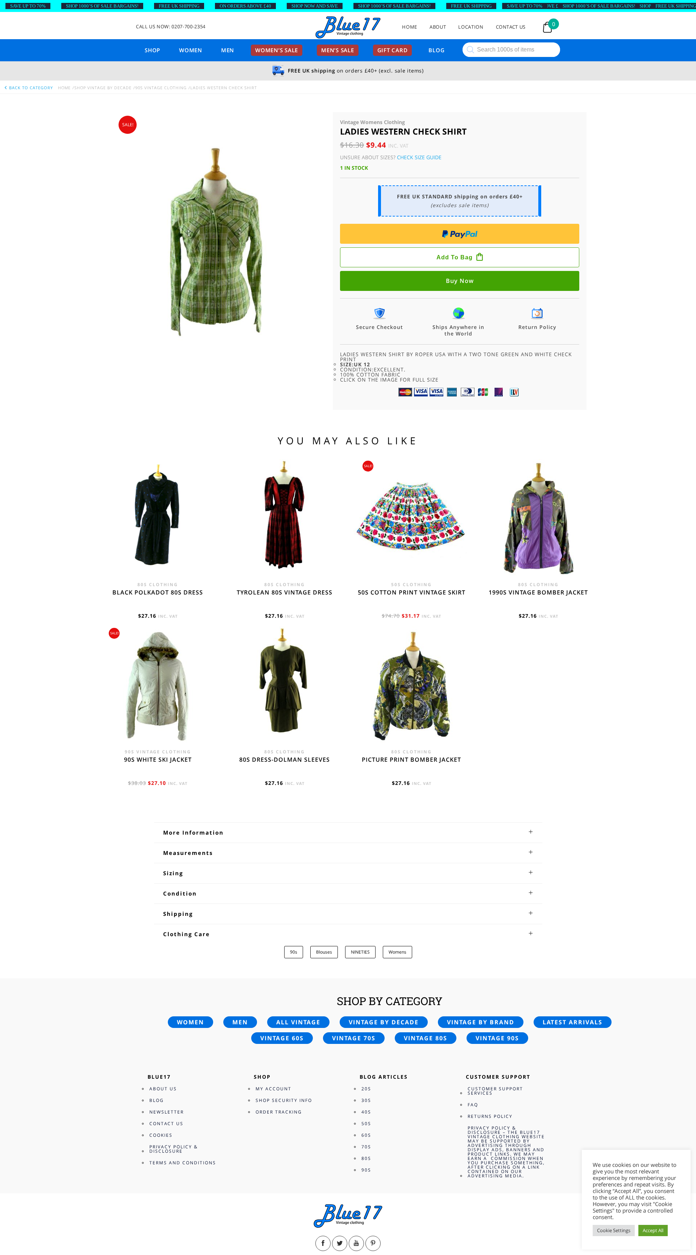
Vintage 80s (425, 1038)
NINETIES (360, 952)
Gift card (392, 50)
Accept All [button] (653, 1230)
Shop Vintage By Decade (103, 88)
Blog (436, 50)
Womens (397, 952)
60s (366, 1135)
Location (470, 27)
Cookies (161, 1135)
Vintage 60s (282, 1038)
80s (366, 1158)
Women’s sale (276, 50)
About (438, 27)
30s (366, 1100)
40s (366, 1112)
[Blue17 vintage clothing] (348, 27)
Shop (152, 50)
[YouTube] (356, 1243)
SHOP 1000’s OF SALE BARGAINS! (102, 6)
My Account (273, 1089)
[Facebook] (323, 1243)
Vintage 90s (497, 1038)
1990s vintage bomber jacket (538, 592)
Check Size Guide (419, 157)
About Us (163, 1089)
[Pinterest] (373, 1243)
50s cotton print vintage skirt (411, 592)
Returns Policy (490, 1116)
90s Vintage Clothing (161, 88)
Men (227, 50)
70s (366, 1147)
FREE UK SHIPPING (179, 6)
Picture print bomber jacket (411, 760)
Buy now (460, 281)
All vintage (298, 1022)
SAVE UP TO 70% (28, 6)
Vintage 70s (354, 1038)
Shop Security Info (284, 1100)
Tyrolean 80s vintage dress (284, 592)
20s (366, 1089)
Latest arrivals (572, 1022)
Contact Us (511, 27)
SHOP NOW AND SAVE (314, 6)
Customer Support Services (495, 1091)
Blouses (324, 952)
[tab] (348, 832)
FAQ (473, 1105)
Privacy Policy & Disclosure (173, 1149)
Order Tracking (279, 1112)
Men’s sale (337, 50)
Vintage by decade (384, 1022)
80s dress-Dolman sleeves (284, 760)
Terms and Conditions (182, 1163)
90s (293, 952)
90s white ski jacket (158, 760)
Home (409, 27)
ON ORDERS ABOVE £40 (245, 6)
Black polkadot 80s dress (157, 592)
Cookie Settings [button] (613, 1230)
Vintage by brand (480, 1022)
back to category (30, 88)
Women (190, 50)
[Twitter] (339, 1243)
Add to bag (454, 257)
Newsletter (166, 1112)
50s (366, 1123)
